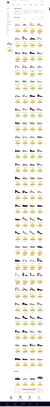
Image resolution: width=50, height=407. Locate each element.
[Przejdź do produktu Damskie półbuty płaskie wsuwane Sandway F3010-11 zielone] (25, 163)
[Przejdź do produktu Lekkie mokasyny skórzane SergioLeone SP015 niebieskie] (32, 245)
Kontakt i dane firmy (37, 404)
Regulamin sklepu (7, 404)
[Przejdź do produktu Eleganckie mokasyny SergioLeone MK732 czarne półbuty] (18, 357)
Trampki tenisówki (8, 20)
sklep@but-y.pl (14, 0)
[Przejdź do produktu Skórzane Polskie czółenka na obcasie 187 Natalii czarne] (40, 344)
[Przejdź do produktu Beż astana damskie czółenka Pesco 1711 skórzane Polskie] (40, 303)
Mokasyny (8, 16)
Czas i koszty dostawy (22, 404)
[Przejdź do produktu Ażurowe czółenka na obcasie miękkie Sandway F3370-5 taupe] (18, 163)
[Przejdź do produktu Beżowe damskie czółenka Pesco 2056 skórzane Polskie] (18, 303)
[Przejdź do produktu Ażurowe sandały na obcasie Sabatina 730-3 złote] (25, 288)
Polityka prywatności (30, 404)
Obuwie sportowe (8, 21)
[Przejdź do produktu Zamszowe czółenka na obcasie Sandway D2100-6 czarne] (32, 94)
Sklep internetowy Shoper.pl (25, 406)
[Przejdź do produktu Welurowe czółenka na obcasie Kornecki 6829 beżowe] (40, 190)
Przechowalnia (15, 405)
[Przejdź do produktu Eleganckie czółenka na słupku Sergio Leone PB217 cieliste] (25, 37)
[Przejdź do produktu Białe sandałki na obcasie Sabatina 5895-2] (32, 259)
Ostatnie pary (8, 30)
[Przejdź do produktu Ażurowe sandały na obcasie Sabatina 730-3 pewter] (32, 288)
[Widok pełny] (43, 17)
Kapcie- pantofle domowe (9, 22)
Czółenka (8, 15)
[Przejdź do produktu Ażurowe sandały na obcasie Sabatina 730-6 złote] (18, 288)
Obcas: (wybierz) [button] (36, 11)
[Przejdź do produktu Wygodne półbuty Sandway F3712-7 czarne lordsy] (18, 149)
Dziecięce (8, 27)
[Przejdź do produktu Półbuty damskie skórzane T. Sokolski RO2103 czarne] (25, 357)
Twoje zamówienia (15, 404)
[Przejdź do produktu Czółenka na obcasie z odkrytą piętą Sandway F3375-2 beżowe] (25, 94)
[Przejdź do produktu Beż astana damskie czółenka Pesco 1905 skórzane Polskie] (32, 303)
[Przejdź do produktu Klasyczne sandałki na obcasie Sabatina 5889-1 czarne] (25, 274)
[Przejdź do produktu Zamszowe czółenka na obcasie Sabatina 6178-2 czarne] (25, 330)
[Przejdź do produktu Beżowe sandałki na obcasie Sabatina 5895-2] (25, 259)
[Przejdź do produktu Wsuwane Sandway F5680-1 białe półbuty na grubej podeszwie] (25, 122)
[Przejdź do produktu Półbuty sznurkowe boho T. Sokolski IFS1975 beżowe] (18, 52)
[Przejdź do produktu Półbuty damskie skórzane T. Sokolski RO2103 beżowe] (32, 357)
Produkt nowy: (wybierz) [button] (16, 11)
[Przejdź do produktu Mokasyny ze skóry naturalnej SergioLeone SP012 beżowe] (18, 245)
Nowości (7, 31)
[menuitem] (7, 4)
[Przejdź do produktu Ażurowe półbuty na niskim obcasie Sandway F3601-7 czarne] (32, 149)
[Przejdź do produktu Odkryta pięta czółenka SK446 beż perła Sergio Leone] (40, 23)
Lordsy (7, 12)
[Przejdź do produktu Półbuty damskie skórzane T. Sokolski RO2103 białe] (40, 357)
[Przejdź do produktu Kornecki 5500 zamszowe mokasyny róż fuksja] (18, 218)
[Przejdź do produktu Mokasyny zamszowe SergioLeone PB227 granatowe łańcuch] (40, 245)
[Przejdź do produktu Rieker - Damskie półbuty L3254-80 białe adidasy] (25, 23)
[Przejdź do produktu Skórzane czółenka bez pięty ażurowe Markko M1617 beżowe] (18, 23)
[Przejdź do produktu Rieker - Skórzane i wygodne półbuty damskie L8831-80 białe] (18, 344)
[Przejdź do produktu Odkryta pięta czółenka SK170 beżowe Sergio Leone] (18, 37)
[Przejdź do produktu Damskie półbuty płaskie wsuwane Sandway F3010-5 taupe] (32, 163)
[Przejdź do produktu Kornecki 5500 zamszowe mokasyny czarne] (40, 204)
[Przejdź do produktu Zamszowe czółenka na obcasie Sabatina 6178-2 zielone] (40, 316)
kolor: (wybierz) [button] (26, 11)
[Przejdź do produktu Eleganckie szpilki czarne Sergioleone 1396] (40, 232)
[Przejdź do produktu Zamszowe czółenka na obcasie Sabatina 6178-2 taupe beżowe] (18, 330)
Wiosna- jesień (8, 11)
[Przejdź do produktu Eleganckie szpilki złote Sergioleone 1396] (32, 232)
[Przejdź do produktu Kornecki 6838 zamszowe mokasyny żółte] (32, 204)
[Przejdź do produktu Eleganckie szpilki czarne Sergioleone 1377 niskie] (18, 232)
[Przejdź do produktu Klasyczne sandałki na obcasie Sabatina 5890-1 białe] (18, 274)
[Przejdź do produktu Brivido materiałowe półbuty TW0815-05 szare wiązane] (25, 177)
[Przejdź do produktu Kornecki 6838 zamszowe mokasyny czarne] (25, 204)
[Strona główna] (7, 2)
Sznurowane (8, 8)
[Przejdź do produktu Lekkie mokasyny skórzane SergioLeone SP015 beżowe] (25, 245)
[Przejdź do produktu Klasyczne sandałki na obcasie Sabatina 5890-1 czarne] (40, 259)
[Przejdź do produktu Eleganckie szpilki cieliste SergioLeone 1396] (25, 232)
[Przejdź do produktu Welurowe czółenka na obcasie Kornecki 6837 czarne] (18, 190)
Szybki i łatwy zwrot (7, 405)
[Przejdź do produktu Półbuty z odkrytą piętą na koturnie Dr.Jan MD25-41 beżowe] (32, 80)
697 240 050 (7, 0)
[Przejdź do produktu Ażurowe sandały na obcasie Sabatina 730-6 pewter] (40, 274)
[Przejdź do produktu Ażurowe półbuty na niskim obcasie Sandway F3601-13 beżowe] (25, 149)
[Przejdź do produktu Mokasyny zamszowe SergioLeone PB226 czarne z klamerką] (18, 259)
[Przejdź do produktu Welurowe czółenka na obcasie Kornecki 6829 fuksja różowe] (18, 204)
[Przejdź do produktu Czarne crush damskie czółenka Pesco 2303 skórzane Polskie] (40, 288)
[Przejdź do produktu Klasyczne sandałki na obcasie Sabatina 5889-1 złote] (32, 274)
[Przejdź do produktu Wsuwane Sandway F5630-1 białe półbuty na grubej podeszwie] (40, 122)
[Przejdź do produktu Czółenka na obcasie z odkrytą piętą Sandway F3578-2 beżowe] (25, 136)
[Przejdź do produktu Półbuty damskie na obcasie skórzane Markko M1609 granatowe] (32, 52)
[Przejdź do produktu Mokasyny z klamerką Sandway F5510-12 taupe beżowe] (40, 136)
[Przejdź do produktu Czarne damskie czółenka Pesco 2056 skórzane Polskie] (25, 303)
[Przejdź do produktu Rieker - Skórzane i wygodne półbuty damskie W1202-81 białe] (40, 330)
